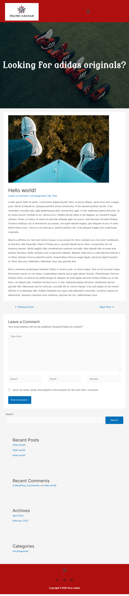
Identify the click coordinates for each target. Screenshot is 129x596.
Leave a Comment (18, 195)
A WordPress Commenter (26, 485)
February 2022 (20, 520)
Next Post (107, 307)
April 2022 (18, 515)
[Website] (104, 379)
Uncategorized (38, 195)
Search (9, 414)
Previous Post (24, 307)
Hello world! (19, 445)
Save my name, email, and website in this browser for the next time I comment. (56, 390)
